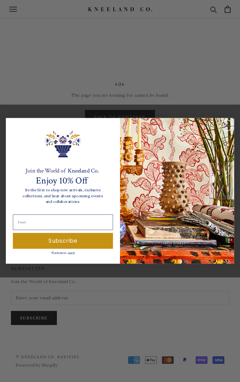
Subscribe (62, 241)
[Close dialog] (227, 126)
